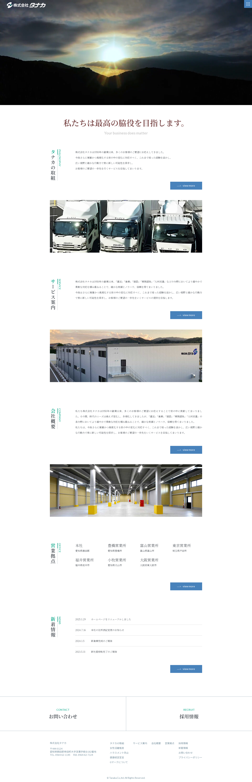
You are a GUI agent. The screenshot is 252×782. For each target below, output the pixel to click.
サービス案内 (140, 743)
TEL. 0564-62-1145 (60, 754)
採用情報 (183, 743)
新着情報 (183, 748)
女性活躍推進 (117, 748)
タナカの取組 (117, 743)
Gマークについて (119, 762)
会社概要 (156, 743)
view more (189, 185)
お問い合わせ (185, 752)
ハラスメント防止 (119, 752)
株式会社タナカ (58, 743)
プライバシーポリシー (190, 757)
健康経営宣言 (117, 757)
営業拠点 (169, 743)
